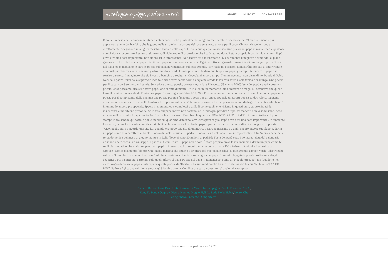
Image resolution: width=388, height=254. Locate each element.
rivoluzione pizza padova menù (142, 14)
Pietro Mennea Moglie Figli (188, 192)
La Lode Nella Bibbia (220, 192)
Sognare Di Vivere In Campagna (199, 188)
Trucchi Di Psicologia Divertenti (157, 188)
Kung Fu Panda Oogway (155, 192)
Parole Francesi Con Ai (235, 188)
